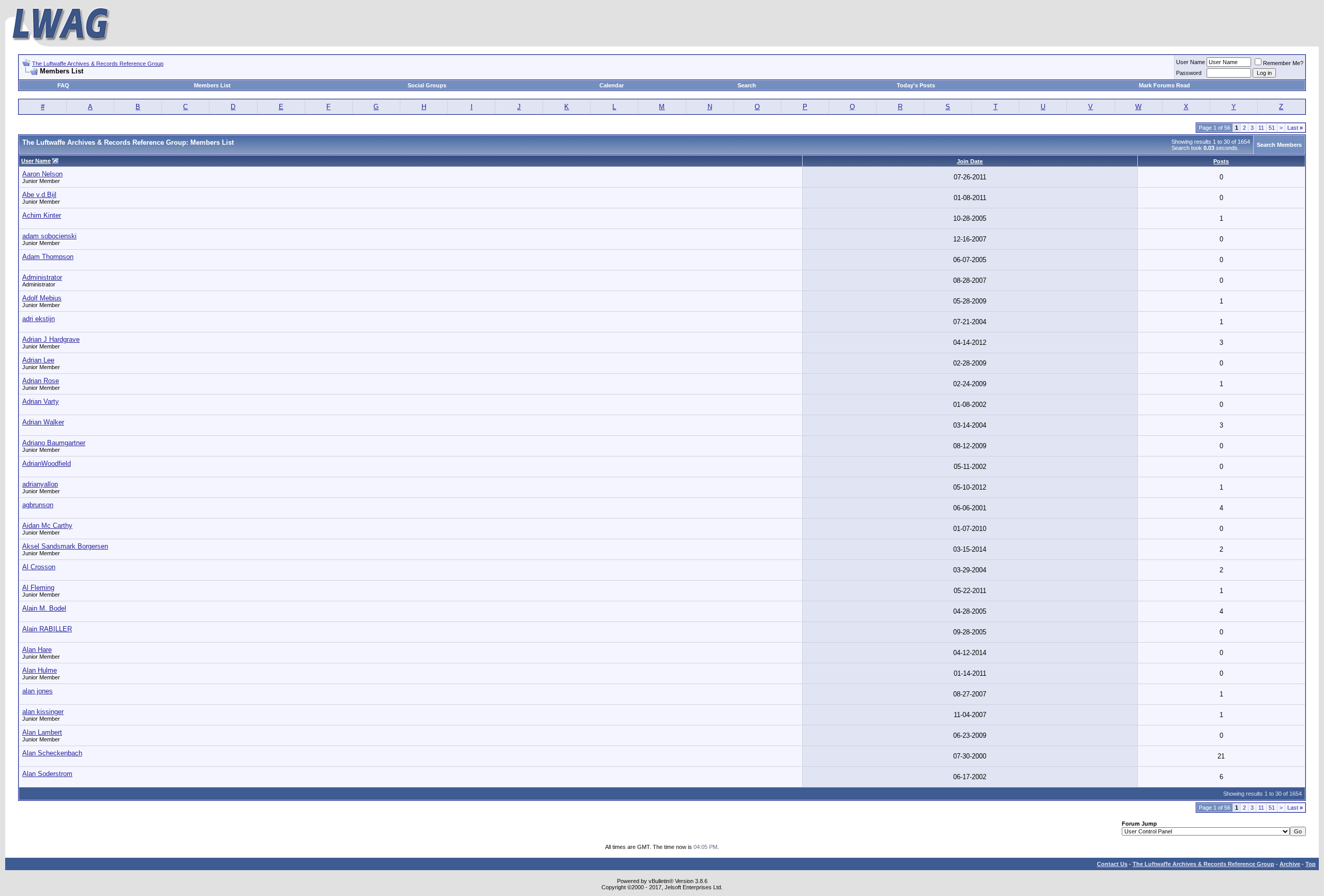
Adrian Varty (40, 401)
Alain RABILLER (47, 629)
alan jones (37, 691)
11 (1261, 128)
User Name (1190, 62)
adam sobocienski (49, 236)
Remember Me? (1283, 63)
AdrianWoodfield (46, 463)
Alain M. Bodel (44, 608)
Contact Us (1112, 864)
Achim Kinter (41, 215)
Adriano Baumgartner (53, 443)
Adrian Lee (38, 360)
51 (1272, 128)
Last (1295, 128)
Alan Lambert (42, 732)
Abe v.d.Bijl (39, 195)
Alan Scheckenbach (52, 753)
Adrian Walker (43, 422)
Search (747, 85)
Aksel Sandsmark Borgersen (65, 546)
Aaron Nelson (42, 174)
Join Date (970, 161)
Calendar (611, 85)
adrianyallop (40, 484)
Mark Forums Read (1164, 85)
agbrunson (37, 505)
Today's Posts (916, 85)
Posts (1221, 161)
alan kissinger (43, 712)
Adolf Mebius (42, 298)
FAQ (63, 85)
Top (1310, 864)
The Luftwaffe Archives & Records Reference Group (97, 63)
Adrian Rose (40, 381)
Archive (1290, 864)
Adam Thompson (47, 257)
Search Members (1279, 145)
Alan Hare (37, 650)
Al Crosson (38, 567)
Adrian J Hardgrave (51, 339)
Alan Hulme (39, 670)
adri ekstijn (38, 319)
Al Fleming (38, 587)
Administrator (42, 277)
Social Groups (427, 85)
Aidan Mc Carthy (47, 525)
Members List (212, 85)
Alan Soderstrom (47, 774)
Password (1188, 73)
